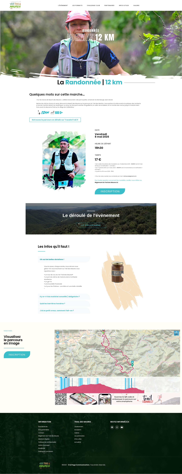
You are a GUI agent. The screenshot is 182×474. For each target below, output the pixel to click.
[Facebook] (112, 427)
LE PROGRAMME (91, 225)
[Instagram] (117, 427)
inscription (110, 191)
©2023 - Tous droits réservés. (84, 465)
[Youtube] (122, 427)
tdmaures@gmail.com (130, 176)
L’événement (63, 5)
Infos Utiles (124, 5)
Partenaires (109, 5)
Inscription (17, 354)
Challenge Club (93, 5)
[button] (64, 259)
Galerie (136, 5)
